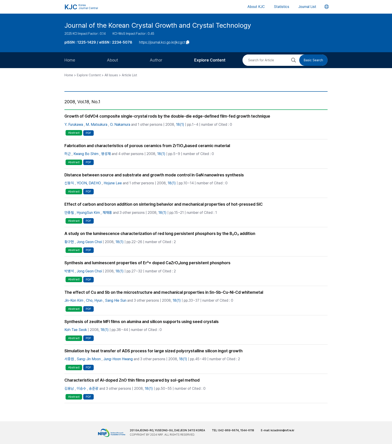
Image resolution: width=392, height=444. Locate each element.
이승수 (81, 388)
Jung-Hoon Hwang (118, 359)
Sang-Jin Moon (89, 359)
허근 (67, 154)
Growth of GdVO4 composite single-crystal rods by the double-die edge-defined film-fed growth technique (167, 116)
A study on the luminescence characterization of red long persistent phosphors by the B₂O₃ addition (159, 233)
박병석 (69, 271)
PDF (88, 133)
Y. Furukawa (73, 124)
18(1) (180, 124)
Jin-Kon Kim (73, 300)
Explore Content (209, 60)
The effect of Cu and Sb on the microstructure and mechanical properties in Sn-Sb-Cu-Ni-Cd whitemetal (163, 292)
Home (69, 60)
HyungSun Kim (88, 212)
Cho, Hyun (94, 300)
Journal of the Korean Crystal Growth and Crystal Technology (157, 25)
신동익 (69, 183)
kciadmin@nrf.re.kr (282, 430)
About (112, 60)
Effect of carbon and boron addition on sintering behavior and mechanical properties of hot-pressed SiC (163, 204)
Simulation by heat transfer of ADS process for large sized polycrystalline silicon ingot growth (153, 350)
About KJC (256, 7)
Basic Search (313, 60)
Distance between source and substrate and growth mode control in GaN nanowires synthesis (154, 175)
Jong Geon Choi (89, 242)
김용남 (69, 388)
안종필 (69, 212)
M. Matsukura (96, 124)
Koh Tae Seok (75, 330)
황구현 (69, 242)
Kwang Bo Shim (86, 154)
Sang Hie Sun (115, 300)
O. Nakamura (120, 124)
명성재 (106, 154)
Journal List (307, 7)
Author (156, 60)
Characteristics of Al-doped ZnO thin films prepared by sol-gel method (132, 380)
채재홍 (107, 212)
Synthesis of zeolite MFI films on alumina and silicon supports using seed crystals (141, 321)
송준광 (93, 388)
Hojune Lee (113, 183)
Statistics (281, 7)
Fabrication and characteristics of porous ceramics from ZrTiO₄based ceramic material (147, 145)
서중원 (69, 359)
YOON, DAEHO (89, 183)
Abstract (74, 132)
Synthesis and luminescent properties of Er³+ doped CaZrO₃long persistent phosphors (147, 262)
